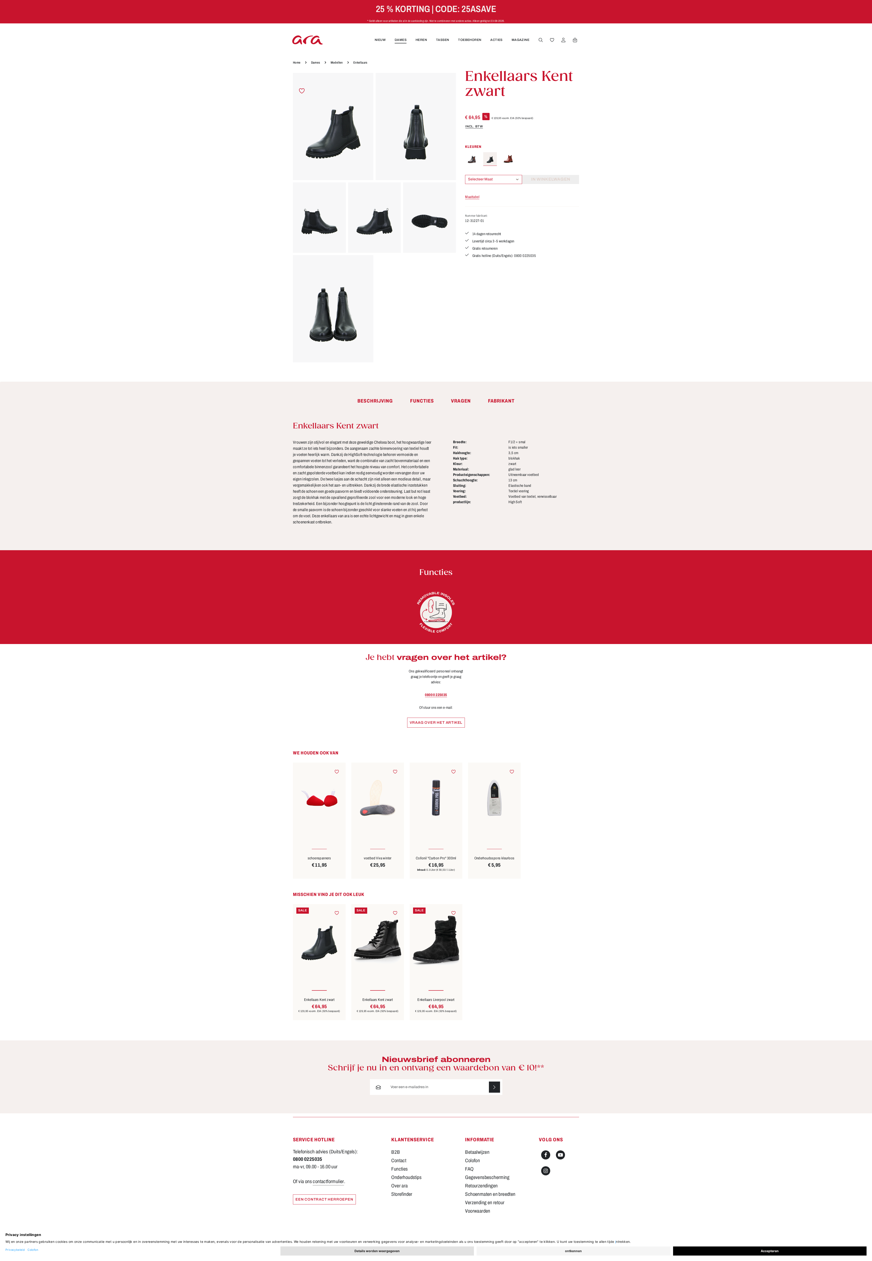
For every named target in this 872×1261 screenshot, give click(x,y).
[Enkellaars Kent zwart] (333, 126)
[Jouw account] (563, 40)
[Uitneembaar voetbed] (436, 612)
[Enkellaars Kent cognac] (508, 159)
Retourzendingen (481, 1186)
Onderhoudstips (406, 1177)
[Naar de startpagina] (307, 39)
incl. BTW (474, 126)
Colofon (472, 1160)
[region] (374, 217)
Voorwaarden (477, 1211)
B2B (395, 1152)
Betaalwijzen (477, 1152)
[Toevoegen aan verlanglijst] (301, 91)
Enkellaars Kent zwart (319, 1000)
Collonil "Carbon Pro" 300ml (436, 858)
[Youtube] (560, 1154)
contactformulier (328, 1181)
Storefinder (401, 1194)
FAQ (469, 1169)
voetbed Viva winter (377, 858)
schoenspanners (319, 858)
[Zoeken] (540, 40)
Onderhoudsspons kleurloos (494, 858)
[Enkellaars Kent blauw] (472, 159)
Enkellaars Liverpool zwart (435, 1000)
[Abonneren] (494, 1087)
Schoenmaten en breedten (490, 1194)
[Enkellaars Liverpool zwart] (436, 939)
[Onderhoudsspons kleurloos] (494, 798)
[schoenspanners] (319, 798)
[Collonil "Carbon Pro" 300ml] (436, 798)
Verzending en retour (484, 1202)
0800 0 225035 (436, 695)
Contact (398, 1160)
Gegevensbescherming (487, 1177)
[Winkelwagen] (575, 40)
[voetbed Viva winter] (377, 798)
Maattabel (472, 197)
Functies (399, 1169)
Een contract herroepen (324, 1199)
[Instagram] (545, 1170)
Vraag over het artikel (436, 722)
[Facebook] (545, 1154)
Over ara (399, 1186)
